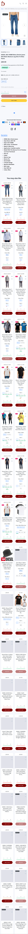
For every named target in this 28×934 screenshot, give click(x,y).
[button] (24, 25)
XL (24, 347)
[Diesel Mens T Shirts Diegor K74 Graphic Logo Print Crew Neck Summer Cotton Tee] (21, 327)
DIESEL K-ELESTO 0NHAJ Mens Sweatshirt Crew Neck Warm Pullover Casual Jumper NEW (21, 812)
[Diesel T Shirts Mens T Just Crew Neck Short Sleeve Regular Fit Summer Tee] (21, 372)
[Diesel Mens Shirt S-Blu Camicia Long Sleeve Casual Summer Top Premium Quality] (21, 236)
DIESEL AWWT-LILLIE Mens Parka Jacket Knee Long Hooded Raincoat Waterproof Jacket (21, 889)
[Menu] (26, 3)
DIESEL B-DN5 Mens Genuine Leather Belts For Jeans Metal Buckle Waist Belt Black (21, 657)
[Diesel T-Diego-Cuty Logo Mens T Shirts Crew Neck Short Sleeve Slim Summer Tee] (21, 600)
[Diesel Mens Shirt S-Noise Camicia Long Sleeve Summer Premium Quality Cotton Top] (7, 327)
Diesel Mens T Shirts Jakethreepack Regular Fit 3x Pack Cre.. (21, 520)
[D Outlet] (3, 3)
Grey (24, 617)
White (21, 617)
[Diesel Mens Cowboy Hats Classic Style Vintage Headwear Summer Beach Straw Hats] (7, 646)
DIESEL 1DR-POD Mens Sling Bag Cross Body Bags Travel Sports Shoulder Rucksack (21, 927)
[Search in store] (23, 3)
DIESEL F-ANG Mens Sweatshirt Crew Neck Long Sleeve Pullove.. (7, 811)
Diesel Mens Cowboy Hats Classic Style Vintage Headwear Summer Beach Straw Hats (7, 657)
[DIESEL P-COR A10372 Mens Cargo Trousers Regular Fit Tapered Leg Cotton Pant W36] (7, 916)
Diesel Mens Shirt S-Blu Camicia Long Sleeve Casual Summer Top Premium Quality (21, 247)
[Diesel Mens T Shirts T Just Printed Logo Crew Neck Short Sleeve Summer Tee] (7, 372)
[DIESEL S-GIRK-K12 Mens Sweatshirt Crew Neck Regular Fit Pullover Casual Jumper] (21, 764)
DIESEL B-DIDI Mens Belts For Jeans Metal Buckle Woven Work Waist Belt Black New (7, 698)
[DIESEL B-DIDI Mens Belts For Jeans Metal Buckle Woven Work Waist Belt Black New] (7, 687)
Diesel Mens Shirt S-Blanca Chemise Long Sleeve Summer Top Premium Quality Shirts (21, 201)
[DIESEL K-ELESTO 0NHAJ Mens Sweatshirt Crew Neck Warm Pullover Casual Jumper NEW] (21, 801)
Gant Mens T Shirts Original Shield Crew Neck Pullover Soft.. (21, 564)
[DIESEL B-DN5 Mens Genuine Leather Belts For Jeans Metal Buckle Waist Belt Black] (21, 646)
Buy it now (14, 100)
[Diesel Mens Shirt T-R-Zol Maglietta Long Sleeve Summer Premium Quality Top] (7, 281)
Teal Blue (22, 342)
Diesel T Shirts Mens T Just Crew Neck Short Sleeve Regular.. (21, 382)
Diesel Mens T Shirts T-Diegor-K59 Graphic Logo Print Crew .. (7, 474)
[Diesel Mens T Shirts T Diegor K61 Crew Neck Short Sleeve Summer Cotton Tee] (21, 418)
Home (2, 8)
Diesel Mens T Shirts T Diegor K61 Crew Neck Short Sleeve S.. (21, 428)
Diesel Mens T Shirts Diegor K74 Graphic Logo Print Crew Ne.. (21, 336)
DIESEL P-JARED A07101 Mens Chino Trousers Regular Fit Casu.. (7, 888)
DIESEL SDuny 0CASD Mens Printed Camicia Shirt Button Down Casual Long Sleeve (7, 611)
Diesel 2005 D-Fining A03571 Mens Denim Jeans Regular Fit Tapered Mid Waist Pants (7, 201)
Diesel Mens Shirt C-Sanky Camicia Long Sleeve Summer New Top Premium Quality (7, 247)
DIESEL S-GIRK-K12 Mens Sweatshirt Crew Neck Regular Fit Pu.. (21, 774)
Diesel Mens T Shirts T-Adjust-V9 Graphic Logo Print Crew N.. (7, 428)
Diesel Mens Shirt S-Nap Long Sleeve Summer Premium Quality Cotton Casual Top (21, 292)
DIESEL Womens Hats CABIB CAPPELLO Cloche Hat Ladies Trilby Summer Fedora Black (7, 565)
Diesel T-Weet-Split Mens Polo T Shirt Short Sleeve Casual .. (7, 736)
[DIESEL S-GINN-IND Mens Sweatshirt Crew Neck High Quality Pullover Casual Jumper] (7, 764)
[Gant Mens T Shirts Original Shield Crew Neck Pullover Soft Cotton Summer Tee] (21, 555)
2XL (21, 350)
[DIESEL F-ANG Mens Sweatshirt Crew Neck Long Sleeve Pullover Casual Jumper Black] (7, 801)
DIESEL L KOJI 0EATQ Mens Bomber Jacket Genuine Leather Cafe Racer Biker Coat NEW (21, 850)
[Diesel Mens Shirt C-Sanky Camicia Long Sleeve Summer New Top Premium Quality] (7, 236)
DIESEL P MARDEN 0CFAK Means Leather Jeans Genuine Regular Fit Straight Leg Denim (21, 736)
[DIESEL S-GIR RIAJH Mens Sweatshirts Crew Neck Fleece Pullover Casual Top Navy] (7, 839)
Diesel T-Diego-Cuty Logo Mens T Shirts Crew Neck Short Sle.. (21, 610)
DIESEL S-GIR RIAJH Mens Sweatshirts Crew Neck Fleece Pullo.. (7, 850)
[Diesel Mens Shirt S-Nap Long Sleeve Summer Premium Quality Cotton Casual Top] (21, 281)
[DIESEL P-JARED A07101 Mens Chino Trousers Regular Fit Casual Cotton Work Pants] (7, 878)
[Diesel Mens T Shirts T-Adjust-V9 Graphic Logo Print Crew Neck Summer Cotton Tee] (7, 418)
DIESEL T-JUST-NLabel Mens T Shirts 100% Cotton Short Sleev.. (20, 697)
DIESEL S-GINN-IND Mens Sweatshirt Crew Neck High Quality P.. (7, 774)
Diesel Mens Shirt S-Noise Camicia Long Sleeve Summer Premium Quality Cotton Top (7, 338)
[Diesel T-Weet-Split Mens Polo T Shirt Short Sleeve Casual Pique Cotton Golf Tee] (7, 725)
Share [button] (3, 106)
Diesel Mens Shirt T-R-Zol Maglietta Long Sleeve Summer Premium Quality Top (7, 292)
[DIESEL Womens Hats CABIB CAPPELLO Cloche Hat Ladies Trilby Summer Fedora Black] (7, 555)
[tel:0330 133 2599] (20, 3)
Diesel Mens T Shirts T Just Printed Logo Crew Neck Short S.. (7, 381)
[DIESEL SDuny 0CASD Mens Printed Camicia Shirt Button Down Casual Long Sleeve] (7, 600)
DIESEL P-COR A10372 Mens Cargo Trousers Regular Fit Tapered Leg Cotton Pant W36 (7, 927)
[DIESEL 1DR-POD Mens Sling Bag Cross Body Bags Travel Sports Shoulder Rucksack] (21, 916)
